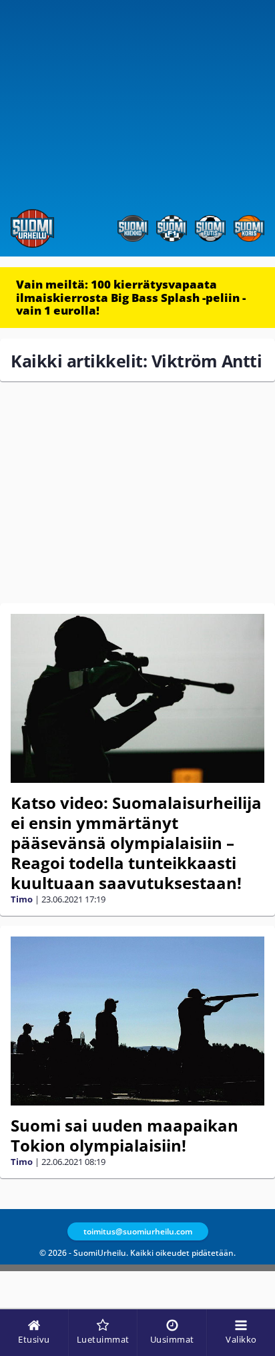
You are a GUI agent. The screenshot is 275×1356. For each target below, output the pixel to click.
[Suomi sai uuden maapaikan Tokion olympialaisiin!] (137, 1021)
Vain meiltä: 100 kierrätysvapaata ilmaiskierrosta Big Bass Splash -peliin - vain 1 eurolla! (131, 297)
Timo (22, 899)
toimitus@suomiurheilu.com (137, 1231)
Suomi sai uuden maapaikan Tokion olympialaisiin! (124, 1135)
